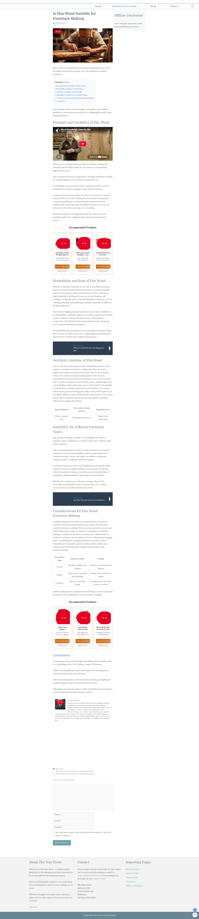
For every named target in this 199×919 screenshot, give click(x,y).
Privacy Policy (132, 873)
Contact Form (98, 879)
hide (66, 82)
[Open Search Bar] (192, 6)
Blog (153, 6)
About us (33, 907)
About (173, 6)
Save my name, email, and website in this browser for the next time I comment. (83, 834)
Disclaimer (131, 882)
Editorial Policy (133, 869)
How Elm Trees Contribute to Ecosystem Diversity (74, 771)
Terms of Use (131, 877)
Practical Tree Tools (124, 6)
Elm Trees (59, 769)
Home (98, 6)
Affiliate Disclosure (134, 886)
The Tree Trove (96, 915)
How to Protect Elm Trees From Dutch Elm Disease (75, 774)
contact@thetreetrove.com (89, 875)
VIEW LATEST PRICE (62, 266)
